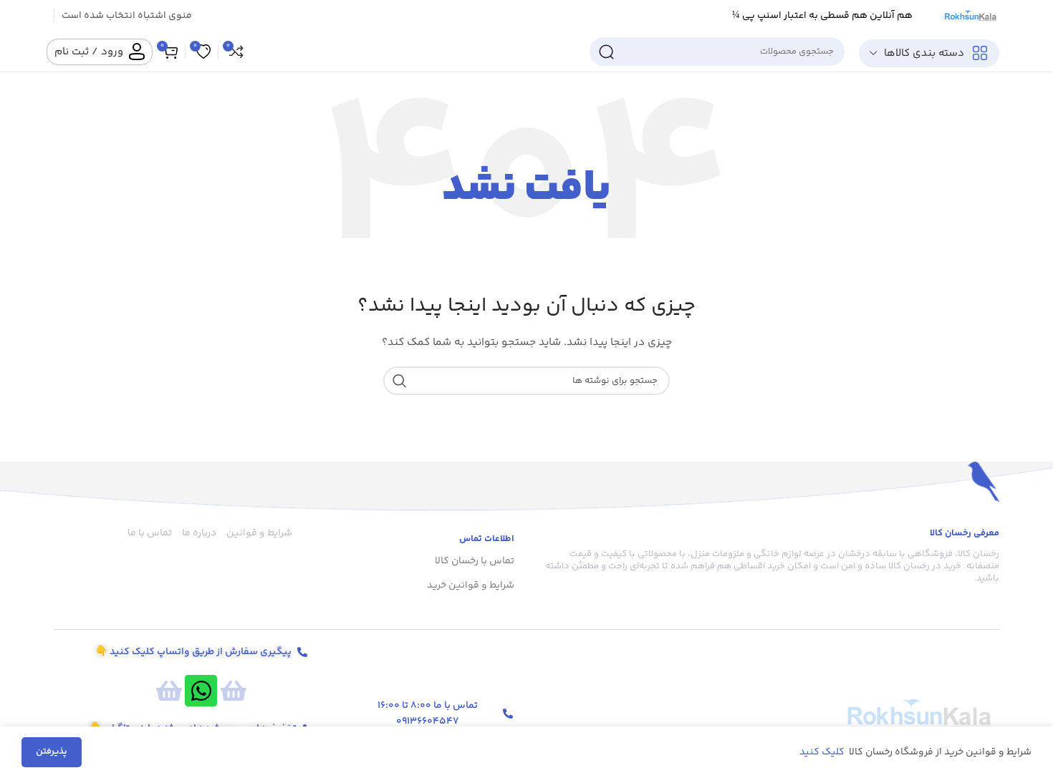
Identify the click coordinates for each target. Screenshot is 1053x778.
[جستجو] (606, 51)
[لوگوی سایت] (970, 16)
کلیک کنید (823, 752)
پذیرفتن (51, 751)
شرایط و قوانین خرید (470, 585)
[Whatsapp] (201, 691)
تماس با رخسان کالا (474, 561)
